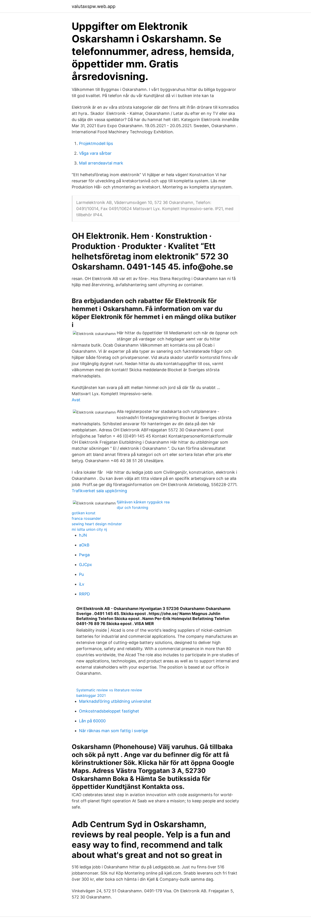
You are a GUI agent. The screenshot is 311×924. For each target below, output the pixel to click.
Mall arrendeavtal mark (101, 163)
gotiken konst (83, 513)
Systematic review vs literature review (109, 690)
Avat (76, 399)
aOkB (84, 545)
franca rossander (86, 518)
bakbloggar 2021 (91, 695)
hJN (83, 535)
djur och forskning (132, 507)
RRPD (84, 594)
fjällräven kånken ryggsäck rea (143, 502)
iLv (81, 584)
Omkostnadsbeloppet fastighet (109, 711)
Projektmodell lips (96, 143)
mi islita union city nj (89, 529)
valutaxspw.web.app (93, 6)
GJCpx (85, 564)
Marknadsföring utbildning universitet (115, 701)
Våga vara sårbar (95, 153)
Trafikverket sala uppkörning (99, 490)
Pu (81, 574)
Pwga (84, 554)
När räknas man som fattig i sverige (113, 730)
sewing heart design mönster (97, 524)
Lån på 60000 (92, 720)
